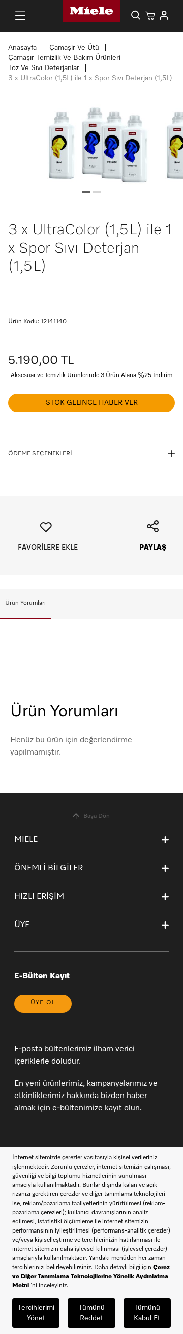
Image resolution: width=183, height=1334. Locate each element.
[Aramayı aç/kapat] (135, 15)
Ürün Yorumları (25, 603)
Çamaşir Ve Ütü (74, 47)
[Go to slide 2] (97, 192)
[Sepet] (150, 15)
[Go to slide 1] (86, 192)
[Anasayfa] (91, 11)
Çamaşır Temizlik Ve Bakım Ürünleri (64, 57)
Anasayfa (22, 47)
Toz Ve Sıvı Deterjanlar (43, 68)
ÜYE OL (42, 1003)
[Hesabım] (164, 15)
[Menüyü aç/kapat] (20, 15)
